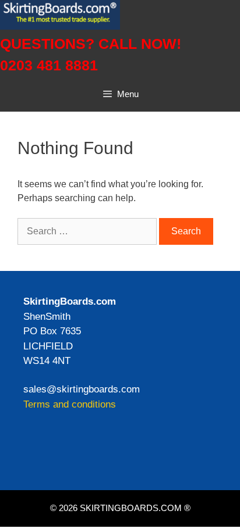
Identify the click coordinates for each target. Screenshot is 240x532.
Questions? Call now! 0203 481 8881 (90, 54)
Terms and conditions (69, 404)
